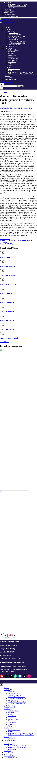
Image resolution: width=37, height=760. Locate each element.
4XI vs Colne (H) (6, 293)
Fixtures (7, 27)
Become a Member (6, 82)
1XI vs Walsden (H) (7, 302)
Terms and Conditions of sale (16, 36)
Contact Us (11, 31)
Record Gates (12, 55)
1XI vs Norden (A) (7, 320)
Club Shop (8, 67)
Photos (10, 63)
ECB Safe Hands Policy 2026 (17, 43)
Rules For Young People (15, 34)
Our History (8, 48)
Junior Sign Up (8, 2)
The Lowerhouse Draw (11, 16)
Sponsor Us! (11, 77)
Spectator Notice (13, 33)
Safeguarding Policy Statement (17, 38)
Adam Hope (28, 108)
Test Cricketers (12, 60)
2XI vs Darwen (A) (7, 275)
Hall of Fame (11, 51)
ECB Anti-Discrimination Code (17, 41)
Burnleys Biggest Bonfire (9, 338)
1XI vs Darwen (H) (7, 266)
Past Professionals (13, 58)
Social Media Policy (14, 45)
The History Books (13, 50)
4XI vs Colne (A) (6, 257)
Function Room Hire (11, 46)
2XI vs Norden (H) (7, 329)
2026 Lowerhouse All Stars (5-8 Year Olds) (21, 74)
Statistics (10, 57)
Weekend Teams (9, 11)
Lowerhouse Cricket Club (19, 681)
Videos (10, 65)
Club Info (8, 29)
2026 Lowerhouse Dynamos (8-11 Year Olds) (21, 72)
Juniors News (8, 12)
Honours (10, 53)
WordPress (11, 682)
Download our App (10, 79)
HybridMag (20, 682)
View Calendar (4, 342)
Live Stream (7, 9)
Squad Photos (12, 62)
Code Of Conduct (13, 39)
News (5, 92)
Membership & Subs (14, 69)
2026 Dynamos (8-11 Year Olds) (17, 4)
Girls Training (12, 7)
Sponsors (7, 76)
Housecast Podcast (9, 14)
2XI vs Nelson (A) (7, 311)
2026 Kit (10, 70)
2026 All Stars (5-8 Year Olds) (17, 6)
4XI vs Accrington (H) (8, 284)
